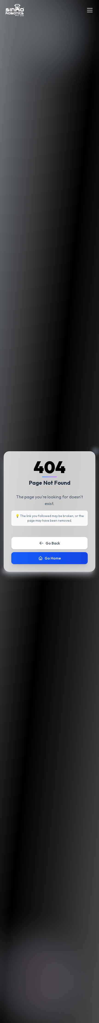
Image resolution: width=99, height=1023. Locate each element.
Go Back (53, 543)
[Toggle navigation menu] (89, 10)
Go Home (53, 558)
